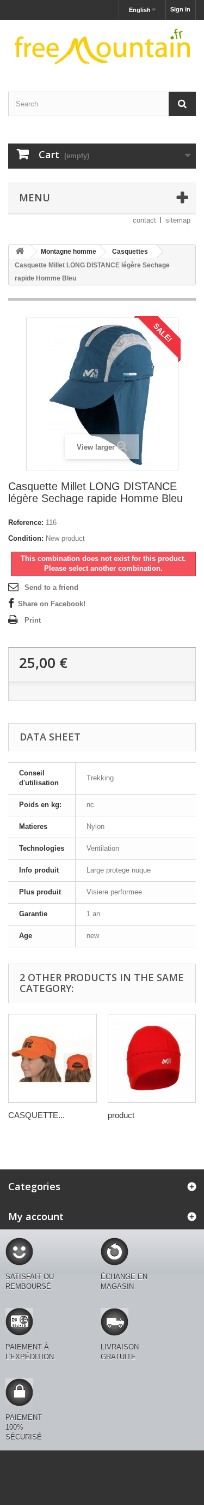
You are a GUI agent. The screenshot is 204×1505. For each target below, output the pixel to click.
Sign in (180, 9)
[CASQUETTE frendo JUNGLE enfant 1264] (52, 1058)
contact (144, 220)
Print (32, 620)
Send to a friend (51, 587)
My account (36, 1216)
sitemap (177, 220)
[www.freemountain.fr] (102, 46)
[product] (152, 1058)
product (121, 1115)
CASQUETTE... (36, 1115)
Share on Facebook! (51, 604)
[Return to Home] (19, 252)
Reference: (26, 522)
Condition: (26, 538)
